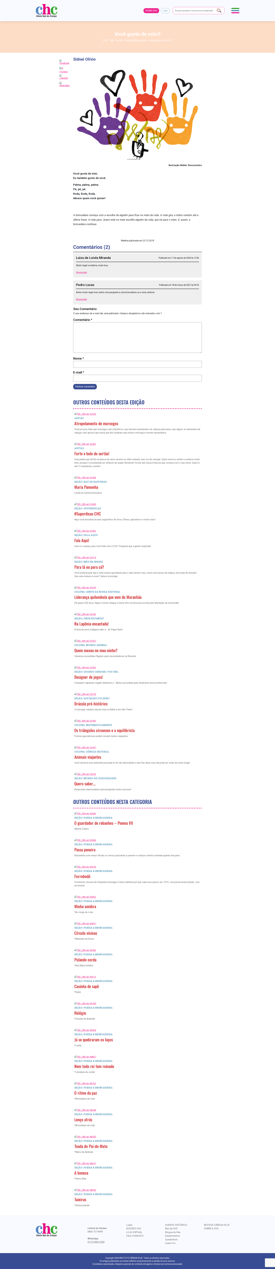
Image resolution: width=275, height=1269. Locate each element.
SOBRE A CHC (211, 1228)
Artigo (79, 418)
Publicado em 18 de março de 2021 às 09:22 (179, 285)
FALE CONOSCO (135, 1235)
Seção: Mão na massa (88, 561)
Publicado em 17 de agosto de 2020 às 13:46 (179, 258)
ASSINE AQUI (151, 10)
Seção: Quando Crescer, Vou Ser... (96, 671)
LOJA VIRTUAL (134, 1232)
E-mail (78, 372)
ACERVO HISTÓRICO (176, 1224)
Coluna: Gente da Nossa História (97, 591)
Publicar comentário (85, 386)
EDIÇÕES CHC (133, 1228)
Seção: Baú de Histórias (90, 481)
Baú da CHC (171, 1228)
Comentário (82, 320)
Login (165, 10)
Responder (81, 272)
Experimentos (172, 1235)
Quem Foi (170, 1243)
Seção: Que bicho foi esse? (92, 698)
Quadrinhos (171, 1239)
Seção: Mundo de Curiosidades (95, 778)
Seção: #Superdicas (87, 508)
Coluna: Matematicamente (93, 724)
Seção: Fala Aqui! (86, 535)
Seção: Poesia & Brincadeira (93, 817)
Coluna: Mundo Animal (90, 645)
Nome (78, 358)
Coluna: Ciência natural (91, 751)
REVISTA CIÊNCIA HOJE (216, 1224)
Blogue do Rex (172, 1232)
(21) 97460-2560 (96, 1242)
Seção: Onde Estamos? (89, 618)
